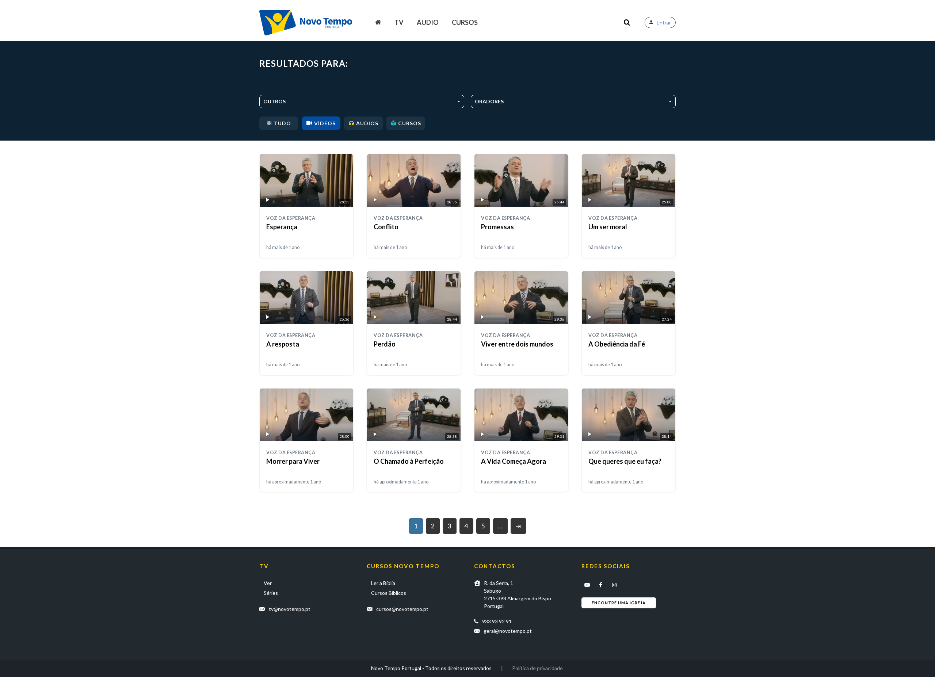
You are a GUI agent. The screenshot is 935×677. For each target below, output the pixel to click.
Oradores (489, 101)
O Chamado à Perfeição (409, 461)
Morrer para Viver (293, 461)
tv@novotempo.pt (289, 609)
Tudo (282, 123)
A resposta (282, 344)
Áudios (367, 123)
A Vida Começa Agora (513, 461)
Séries (271, 593)
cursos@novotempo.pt (402, 609)
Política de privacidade (537, 668)
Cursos (465, 22)
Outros (274, 101)
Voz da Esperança (290, 218)
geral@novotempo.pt (508, 631)
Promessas (497, 227)
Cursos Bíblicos (388, 593)
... (500, 526)
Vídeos (325, 123)
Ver (268, 583)
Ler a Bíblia (383, 583)
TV (399, 22)
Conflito (386, 227)
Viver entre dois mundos (517, 344)
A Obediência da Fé (616, 344)
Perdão (385, 344)
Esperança (281, 227)
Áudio (428, 22)
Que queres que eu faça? (624, 461)
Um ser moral (607, 227)
